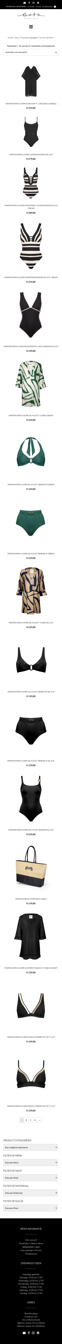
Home (10, 37)
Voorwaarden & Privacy (31, 1250)
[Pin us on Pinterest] (38, 3)
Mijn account (31, 1240)
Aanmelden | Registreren (16, 6)
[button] (31, 26)
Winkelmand (31, 1253)
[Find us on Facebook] (29, 3)
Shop (16, 37)
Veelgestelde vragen (31, 1247)
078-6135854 (38, 1323)
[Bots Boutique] (31, 16)
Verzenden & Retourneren (31, 1243)
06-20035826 (38, 1326)
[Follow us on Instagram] (33, 3)
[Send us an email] (24, 3)
